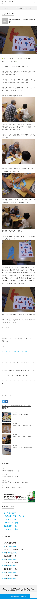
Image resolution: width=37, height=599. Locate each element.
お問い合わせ (31, 589)
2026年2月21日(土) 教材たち (20, 414)
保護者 (9, 546)
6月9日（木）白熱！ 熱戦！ (23, 406)
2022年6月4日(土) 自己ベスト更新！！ (23, 436)
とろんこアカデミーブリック (14, 516)
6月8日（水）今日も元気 (9, 406)
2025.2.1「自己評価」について (10, 476)
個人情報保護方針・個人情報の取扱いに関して (18, 590)
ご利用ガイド (5, 589)
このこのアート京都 (11, 523)
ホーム (3, 588)
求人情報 (24, 589)
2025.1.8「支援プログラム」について (12, 487)
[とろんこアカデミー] (8, 3)
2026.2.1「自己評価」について (10, 471)
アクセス (12, 589)
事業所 (4, 546)
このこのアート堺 (10, 519)
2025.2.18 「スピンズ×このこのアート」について (15, 482)
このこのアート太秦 (11, 529)
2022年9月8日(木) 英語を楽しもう (22, 425)
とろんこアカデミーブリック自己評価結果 (14, 351)
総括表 (15, 546)
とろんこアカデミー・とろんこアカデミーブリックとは (20, 588)
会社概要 (18, 589)
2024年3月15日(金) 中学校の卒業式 (22, 447)
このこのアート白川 (11, 526)
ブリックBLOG (7, 395)
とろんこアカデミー (11, 513)
